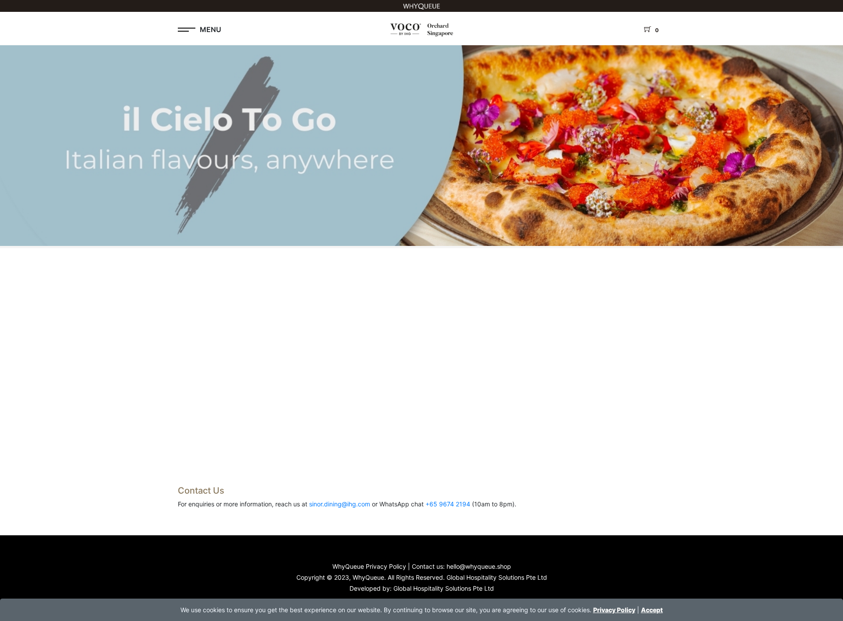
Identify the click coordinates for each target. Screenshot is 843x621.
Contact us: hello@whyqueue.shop (461, 566)
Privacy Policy (614, 610)
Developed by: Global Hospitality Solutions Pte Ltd (421, 588)
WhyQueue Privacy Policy (369, 566)
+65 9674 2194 (447, 504)
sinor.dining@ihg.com (339, 504)
